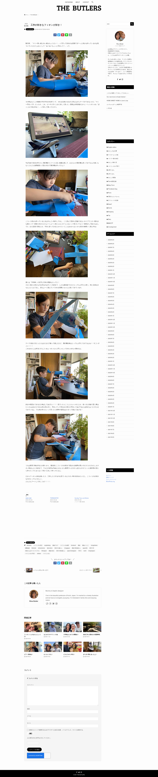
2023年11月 (111, 323)
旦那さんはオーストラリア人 (32, 550)
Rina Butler (33, 601)
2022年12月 (111, 365)
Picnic (109, 193)
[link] (47, 603)
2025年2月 (111, 266)
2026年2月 (111, 243)
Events (110, 208)
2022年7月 (111, 384)
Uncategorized (112, 227)
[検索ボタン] (92, 2)
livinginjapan (91, 550)
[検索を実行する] (132, 24)
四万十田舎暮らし (60, 550)
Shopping (110, 212)
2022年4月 (111, 395)
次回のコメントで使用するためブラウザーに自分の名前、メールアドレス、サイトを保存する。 (56, 730)
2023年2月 (111, 357)
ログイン (108, 475)
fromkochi (73, 545)
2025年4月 (111, 259)
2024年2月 (111, 312)
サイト (29, 723)
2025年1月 (111, 270)
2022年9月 (111, 376)
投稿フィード (110, 477)
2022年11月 (111, 369)
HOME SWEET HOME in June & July (117, 100)
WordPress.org (110, 481)
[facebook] (50, 603)
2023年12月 (111, 319)
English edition (112, 147)
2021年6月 (111, 433)
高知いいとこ (85, 545)
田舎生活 (34, 548)
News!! (110, 204)
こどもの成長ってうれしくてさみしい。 (118, 93)
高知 (79, 545)
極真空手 (110, 223)
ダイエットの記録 (113, 200)
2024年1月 (111, 316)
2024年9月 (111, 285)
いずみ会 (109, 108)
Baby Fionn (111, 185)
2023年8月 (111, 335)
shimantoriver (41, 548)
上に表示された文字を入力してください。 (39, 738)
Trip (109, 215)
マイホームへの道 (113, 155)
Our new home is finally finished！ (116, 97)
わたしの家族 (112, 177)
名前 (28, 709)
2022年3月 (111, 399)
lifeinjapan (44, 550)
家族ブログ (55, 545)
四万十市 (92, 548)
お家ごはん (111, 170)
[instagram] (56, 603)
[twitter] (53, 603)
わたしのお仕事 (112, 151)
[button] (55, 34)
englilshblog (47, 545)
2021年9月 (111, 422)
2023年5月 (111, 346)
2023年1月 (111, 361)
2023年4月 (111, 350)
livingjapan (67, 548)
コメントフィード (111, 479)
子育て (80, 550)
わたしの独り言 (112, 162)
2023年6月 (111, 342)
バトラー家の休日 (113, 158)
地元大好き (49, 548)
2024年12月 (111, 274)
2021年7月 (111, 429)
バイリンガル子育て (30, 553)
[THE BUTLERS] (79, 8)
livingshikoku (94, 545)
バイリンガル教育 (64, 545)
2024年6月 (111, 297)
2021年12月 (111, 410)
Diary (109, 219)
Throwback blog (112, 189)
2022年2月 (111, 403)
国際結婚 (27, 548)
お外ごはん (111, 174)
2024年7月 (111, 293)
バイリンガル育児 (37, 545)
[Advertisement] (62, 522)
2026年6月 (111, 240)
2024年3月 (111, 308)
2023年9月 (111, 331)
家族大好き (51, 550)
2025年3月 (111, 262)
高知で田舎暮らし (76, 548)
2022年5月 (111, 391)
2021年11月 (111, 414)
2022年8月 (111, 380)
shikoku (39, 553)
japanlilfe (85, 548)
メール (29, 716)
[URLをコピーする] (70, 34)
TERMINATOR (54, 498)
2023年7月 (111, 338)
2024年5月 (111, 300)
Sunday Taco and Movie (82, 498)
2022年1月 (111, 407)
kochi (85, 550)
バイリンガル (46, 553)
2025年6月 (111, 251)
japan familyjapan (71, 550)
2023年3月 (111, 354)
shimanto (29, 545)
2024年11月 (111, 278)
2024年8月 (111, 289)
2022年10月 (111, 372)
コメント (30, 685)
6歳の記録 (28, 498)
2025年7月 (111, 247)
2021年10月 (111, 418)
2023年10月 (111, 327)
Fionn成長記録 (30, 29)
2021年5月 (111, 437)
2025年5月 (111, 255)
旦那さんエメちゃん (114, 196)
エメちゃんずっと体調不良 (114, 104)
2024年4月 (111, 304)
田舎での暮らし (58, 548)
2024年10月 (111, 281)
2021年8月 (111, 426)
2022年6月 (111, 388)
